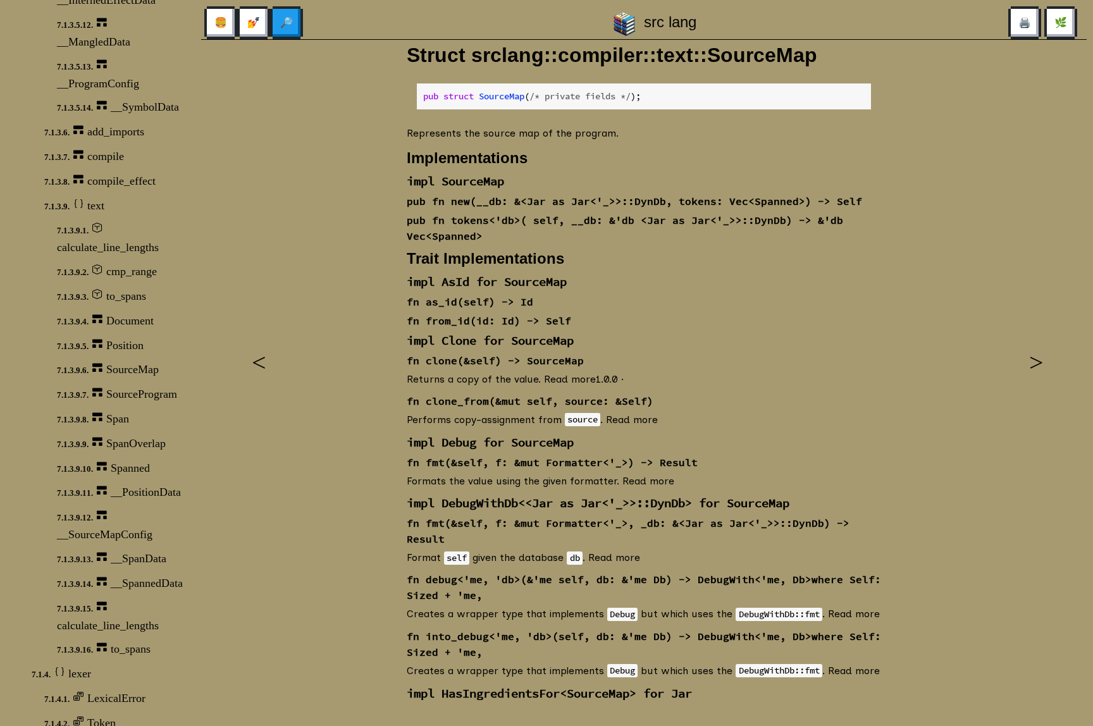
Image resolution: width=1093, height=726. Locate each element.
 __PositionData (119, 492)
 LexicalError (94, 698)
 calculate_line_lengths (108, 238)
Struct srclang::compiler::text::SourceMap (612, 55)
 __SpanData (111, 558)
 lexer (61, 673)
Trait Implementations (485, 258)
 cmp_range (107, 271)
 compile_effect (100, 181)
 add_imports (94, 131)
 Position (100, 345)
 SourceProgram (117, 394)
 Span (93, 418)
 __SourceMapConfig (104, 525)
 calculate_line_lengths (108, 616)
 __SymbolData (118, 107)
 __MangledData (93, 33)
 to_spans (101, 296)
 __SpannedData (120, 583)
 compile (84, 156)
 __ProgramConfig (98, 74)
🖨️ (1024, 22)
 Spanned (103, 468)
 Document (105, 320)
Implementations (467, 157)
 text (74, 205)
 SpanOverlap (111, 443)
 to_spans (104, 649)
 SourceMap (108, 369)
